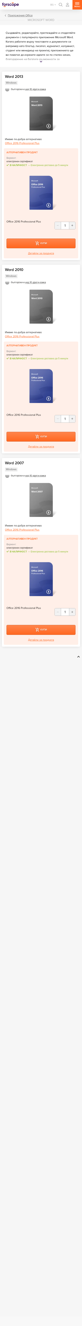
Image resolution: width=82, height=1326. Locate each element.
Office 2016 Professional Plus (22, 143)
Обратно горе (78, 656)
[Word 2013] (41, 113)
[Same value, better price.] (10, 4)
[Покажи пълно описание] (41, 62)
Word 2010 (14, 270)
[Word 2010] (41, 307)
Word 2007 (14, 463)
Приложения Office (20, 15)
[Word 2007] (41, 500)
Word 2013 (14, 76)
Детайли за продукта (41, 253)
